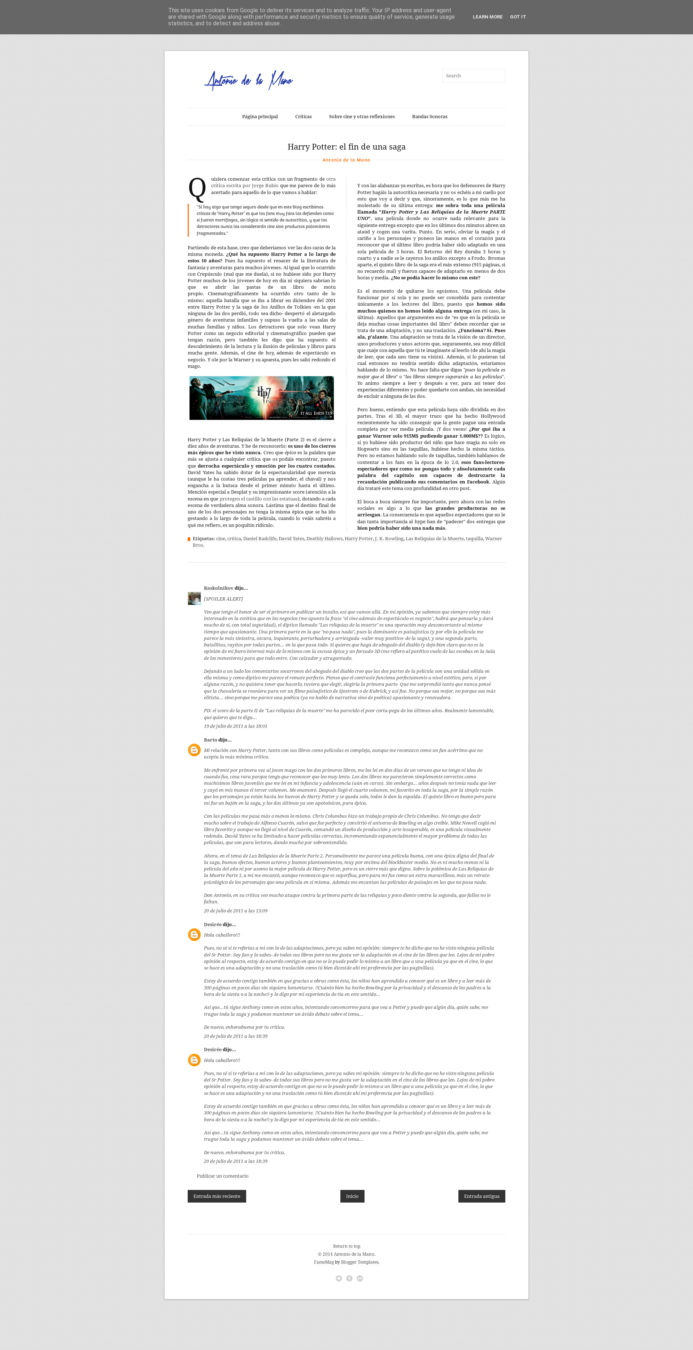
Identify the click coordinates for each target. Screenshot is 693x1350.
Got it (518, 17)
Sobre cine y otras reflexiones (362, 116)
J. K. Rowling (389, 538)
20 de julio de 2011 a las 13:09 (235, 910)
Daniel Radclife (259, 538)
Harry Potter (359, 538)
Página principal (260, 116)
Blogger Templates (359, 1262)
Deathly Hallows (324, 538)
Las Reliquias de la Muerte (435, 538)
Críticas (303, 116)
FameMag (324, 1262)
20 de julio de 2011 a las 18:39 (235, 1036)
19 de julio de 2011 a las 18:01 (235, 726)
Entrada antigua (482, 1196)
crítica (234, 538)
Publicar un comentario (223, 1176)
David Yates (291, 538)
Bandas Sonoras (430, 116)
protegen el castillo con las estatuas (259, 499)
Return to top (346, 1246)
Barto (210, 740)
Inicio (352, 1196)
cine (220, 538)
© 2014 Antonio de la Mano (346, 1254)
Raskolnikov (219, 588)
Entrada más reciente (216, 1196)
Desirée (213, 924)
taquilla (474, 538)
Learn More (488, 17)
